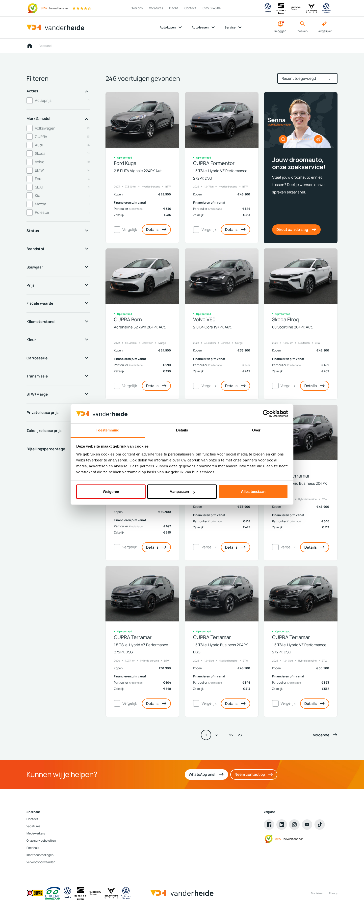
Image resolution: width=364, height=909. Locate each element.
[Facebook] (269, 824)
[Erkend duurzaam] (52, 893)
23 (240, 734)
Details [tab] (182, 430)
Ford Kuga (125, 163)
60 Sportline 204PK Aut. (292, 326)
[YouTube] (307, 824)
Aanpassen (179, 491)
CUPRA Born (128, 319)
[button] (325, 735)
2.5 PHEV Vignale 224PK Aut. (138, 170)
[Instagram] (294, 824)
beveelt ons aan (59, 8)
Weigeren (111, 491)
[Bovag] (34, 893)
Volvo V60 (204, 319)
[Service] (67, 893)
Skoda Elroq (285, 319)
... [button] (223, 734)
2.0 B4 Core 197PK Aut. (212, 326)
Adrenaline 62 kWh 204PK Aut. (140, 326)
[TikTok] (319, 824)
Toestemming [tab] (107, 430)
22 (231, 734)
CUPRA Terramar (291, 476)
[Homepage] (29, 46)
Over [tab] (256, 430)
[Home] (55, 27)
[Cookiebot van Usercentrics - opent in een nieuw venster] (266, 413)
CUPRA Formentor (213, 163)
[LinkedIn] (281, 824)
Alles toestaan (253, 491)
